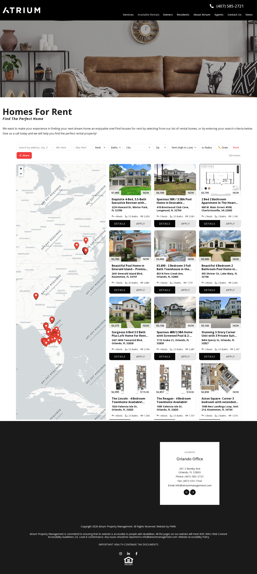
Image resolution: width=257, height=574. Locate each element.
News (249, 14)
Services (128, 14)
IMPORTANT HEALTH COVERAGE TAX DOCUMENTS (128, 544)
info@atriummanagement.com (194, 485)
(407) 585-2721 (230, 6)
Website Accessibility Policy (194, 537)
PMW (173, 526)
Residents (183, 14)
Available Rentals (148, 14)
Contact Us (234, 14)
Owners (168, 14)
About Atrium (202, 14)
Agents (219, 14)
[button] (186, 492)
